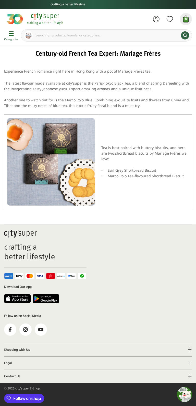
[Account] (156, 19)
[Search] (185, 35)
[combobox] (106, 35)
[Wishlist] (170, 19)
